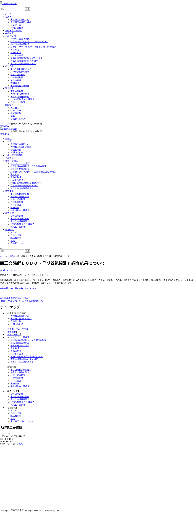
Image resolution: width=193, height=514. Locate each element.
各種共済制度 (11, 36)
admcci (14, 270)
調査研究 (9, 88)
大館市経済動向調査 (20, 94)
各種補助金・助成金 (20, 86)
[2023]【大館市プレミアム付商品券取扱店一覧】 (22, 301)
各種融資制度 (17, 77)
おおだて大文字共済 (20, 39)
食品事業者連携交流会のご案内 (14, 298)
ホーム (8, 14)
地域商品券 (16, 113)
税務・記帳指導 (18, 75)
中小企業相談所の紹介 (21, 69)
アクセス (15, 108)
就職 (13, 116)
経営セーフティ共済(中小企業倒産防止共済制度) (33, 47)
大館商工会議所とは (20, 19)
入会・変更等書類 (13, 30)
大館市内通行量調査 (20, 97)
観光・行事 (16, 110)
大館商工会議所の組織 (21, 22)
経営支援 (9, 66)
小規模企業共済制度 (20, 44)
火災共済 (15, 50)
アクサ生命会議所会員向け (23, 63)
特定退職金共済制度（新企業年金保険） (29, 41)
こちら (20, 444)
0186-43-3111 (6, 126)
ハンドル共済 (17, 55)
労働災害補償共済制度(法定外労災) (27, 58)
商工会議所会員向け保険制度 (24, 61)
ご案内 (8, 17)
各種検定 (9, 33)
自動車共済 (16, 52)
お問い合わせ (17, 28)
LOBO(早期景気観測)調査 (23, 99)
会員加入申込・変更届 (17, 329)
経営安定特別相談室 (20, 72)
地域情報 (9, 105)
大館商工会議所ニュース (22, 421)
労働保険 (15, 83)
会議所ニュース (18, 119)
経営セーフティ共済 (20, 345)
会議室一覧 (16, 25)
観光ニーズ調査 (18, 102)
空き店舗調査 (17, 91)
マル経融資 (16, 80)
